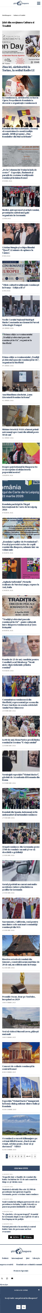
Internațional (17, 1258)
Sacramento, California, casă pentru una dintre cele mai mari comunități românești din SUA (20, 924)
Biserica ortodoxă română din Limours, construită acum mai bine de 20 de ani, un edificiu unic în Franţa (21, 962)
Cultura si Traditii (19, 15)
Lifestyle (36, 1258)
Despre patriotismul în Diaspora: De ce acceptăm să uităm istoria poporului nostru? (20, 470)
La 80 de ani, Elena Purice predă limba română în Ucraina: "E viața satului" (21, 741)
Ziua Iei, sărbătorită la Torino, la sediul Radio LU (18, 68)
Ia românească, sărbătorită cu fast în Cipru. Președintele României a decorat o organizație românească (20, 100)
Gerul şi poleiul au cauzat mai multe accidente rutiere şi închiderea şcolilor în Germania (19, 887)
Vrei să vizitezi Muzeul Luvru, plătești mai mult (20, 1033)
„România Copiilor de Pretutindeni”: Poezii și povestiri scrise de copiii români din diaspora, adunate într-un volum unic (20, 545)
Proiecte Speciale (21, 1270)
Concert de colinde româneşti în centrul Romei (18, 1067)
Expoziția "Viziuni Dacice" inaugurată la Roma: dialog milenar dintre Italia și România (20, 1104)
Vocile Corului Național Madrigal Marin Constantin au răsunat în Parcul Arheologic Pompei (20, 322)
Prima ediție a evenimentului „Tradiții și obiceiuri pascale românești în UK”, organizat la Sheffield (20, 360)
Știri (27, 1258)
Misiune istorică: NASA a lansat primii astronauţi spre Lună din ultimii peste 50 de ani (20, 432)
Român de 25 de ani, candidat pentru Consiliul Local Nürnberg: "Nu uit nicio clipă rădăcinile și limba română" (20, 663)
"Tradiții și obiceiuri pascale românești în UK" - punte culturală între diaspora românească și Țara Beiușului (19, 623)
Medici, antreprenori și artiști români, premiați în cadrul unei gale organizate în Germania (20, 213)
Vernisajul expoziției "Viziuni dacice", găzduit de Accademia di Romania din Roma (21, 777)
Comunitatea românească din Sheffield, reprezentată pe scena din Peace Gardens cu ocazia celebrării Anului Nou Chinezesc (20, 703)
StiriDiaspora (6, 15)
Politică (5, 1258)
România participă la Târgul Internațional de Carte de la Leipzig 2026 (19, 507)
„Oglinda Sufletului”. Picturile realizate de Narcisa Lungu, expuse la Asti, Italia (20, 584)
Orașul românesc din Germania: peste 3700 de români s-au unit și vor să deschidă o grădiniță (21, 849)
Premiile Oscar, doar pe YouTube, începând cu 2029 (18, 998)
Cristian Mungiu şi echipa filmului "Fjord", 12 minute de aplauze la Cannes (18, 250)
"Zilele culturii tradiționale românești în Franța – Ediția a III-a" (20, 286)
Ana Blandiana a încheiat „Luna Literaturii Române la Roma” (17, 396)
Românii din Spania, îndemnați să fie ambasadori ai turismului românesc (20, 813)
